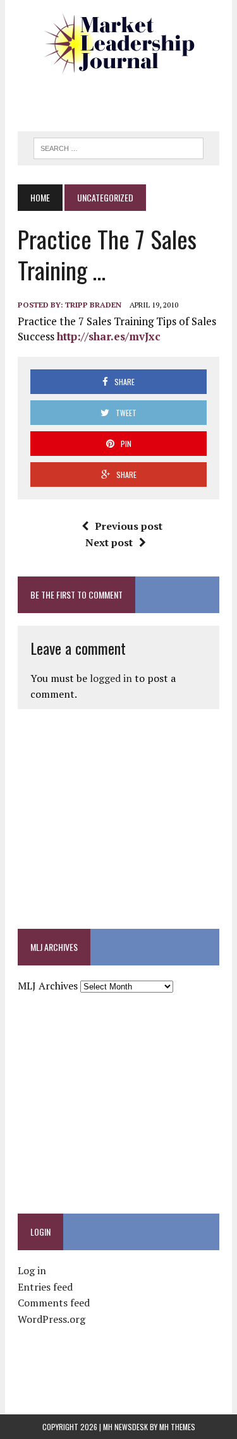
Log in (32, 1270)
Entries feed (45, 1287)
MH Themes (177, 1426)
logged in (111, 678)
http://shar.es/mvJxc (109, 336)
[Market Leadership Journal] (118, 44)
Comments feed (54, 1303)
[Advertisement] (127, 98)
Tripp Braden (93, 304)
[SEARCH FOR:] (118, 146)
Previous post (128, 526)
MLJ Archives (48, 986)
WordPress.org (51, 1319)
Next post (109, 542)
